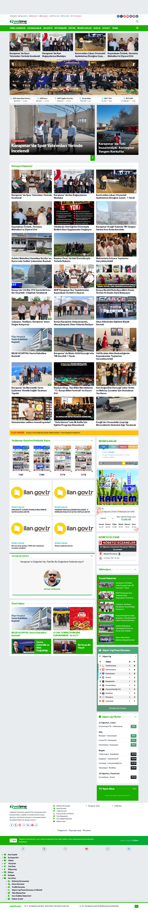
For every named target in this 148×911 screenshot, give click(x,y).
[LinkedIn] (28, 825)
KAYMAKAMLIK (34, 28)
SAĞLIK (96, 28)
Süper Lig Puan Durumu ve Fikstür (27, 890)
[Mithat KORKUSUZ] (52, 578)
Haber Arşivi (61, 821)
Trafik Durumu (61, 811)
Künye (11, 872)
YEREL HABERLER (17, 28)
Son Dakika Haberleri (64, 819)
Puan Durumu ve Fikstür (65, 814)
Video (11, 860)
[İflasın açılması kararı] (74, 528)
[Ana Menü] (137, 28)
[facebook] (23, 849)
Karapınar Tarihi (94, 806)
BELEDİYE (47, 28)
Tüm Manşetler (62, 816)
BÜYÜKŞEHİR (60, 28)
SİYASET (106, 28)
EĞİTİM (71, 28)
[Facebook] (11, 825)
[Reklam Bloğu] (117, 487)
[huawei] (86, 831)
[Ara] (137, 21)
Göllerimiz (118, 806)
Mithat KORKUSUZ (52, 589)
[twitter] (44, 849)
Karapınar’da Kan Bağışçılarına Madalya (102, 906)
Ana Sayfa (12, 855)
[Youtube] (32, 825)
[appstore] (62, 831)
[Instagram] (24, 825)
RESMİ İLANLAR (84, 28)
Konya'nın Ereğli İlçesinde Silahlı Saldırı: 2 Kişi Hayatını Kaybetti (53, 433)
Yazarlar (12, 864)
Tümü (134, 789)
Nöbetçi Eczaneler (63, 806)
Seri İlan (12, 866)
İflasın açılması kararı (64, 546)
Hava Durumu (61, 808)
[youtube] (87, 849)
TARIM (115, 28)
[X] (16, 825)
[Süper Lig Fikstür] (135, 717)
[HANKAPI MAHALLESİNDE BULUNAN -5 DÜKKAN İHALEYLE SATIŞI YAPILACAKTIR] (74, 492)
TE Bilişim (135, 840)
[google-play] (75, 831)
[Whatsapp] (36, 825)
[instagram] (65, 849)
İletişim (11, 875)
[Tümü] (92, 441)
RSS (14, 840)
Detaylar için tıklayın (117, 708)
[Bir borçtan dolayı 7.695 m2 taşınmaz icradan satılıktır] (31, 528)
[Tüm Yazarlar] (92, 556)
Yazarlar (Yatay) (20, 556)
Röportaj (12, 869)
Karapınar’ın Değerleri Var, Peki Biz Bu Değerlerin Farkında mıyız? (52, 562)
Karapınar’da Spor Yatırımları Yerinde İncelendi (49, 906)
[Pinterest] (20, 825)
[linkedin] (129, 849)
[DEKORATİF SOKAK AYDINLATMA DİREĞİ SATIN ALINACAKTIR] (31, 492)
